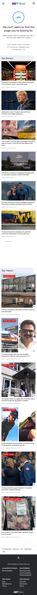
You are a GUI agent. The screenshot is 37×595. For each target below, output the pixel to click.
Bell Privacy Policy (25, 570)
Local (8, 44)
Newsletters (27, 549)
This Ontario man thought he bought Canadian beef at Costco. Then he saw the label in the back (18, 143)
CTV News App (6, 549)
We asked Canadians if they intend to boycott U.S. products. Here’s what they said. (17, 83)
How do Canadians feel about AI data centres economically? (17, 310)
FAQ (22, 549)
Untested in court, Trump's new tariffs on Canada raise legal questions (15, 113)
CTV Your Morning (12, 47)
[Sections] (3, 3)
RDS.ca (22, 586)
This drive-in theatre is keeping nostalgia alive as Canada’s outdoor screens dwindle (17, 174)
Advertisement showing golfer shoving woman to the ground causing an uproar (17, 444)
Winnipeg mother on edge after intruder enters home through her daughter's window (18, 400)
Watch (19, 44)
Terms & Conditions (25, 572)
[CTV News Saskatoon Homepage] (18, 4)
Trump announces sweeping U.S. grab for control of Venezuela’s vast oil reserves (16, 233)
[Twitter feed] (18, 558)
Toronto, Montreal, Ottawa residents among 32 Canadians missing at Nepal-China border (17, 203)
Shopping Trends (24, 47)
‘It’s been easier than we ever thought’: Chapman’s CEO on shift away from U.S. (15, 355)
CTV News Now (16, 49)
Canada (14, 44)
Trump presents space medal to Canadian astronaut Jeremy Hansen (16, 489)
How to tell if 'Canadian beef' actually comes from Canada (17, 533)
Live (24, 49)
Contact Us (16, 549)
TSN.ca (4, 586)
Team (3, 551)
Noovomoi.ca (23, 583)
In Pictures (26, 44)
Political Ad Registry (25, 575)
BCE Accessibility (7, 570)
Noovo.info (23, 581)
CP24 (3, 581)
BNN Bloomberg (7, 583)
